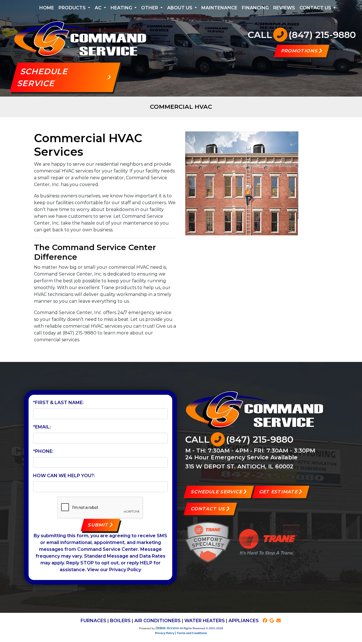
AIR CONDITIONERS (157, 620)
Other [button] (150, 7)
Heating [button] (122, 7)
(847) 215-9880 (322, 34)
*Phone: (43, 451)
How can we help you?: (64, 475)
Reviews (284, 7)
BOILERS (120, 620)
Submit (98, 525)
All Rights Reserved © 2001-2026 (201, 628)
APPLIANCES (244, 620)
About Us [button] (180, 7)
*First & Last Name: (58, 402)
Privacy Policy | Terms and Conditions (181, 633)
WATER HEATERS (204, 620)
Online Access (167, 628)
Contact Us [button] (315, 7)
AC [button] (99, 7)
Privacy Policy (125, 569)
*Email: (42, 427)
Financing (255, 7)
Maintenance (219, 7)
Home (46, 7)
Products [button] (73, 7)
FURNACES (93, 620)
